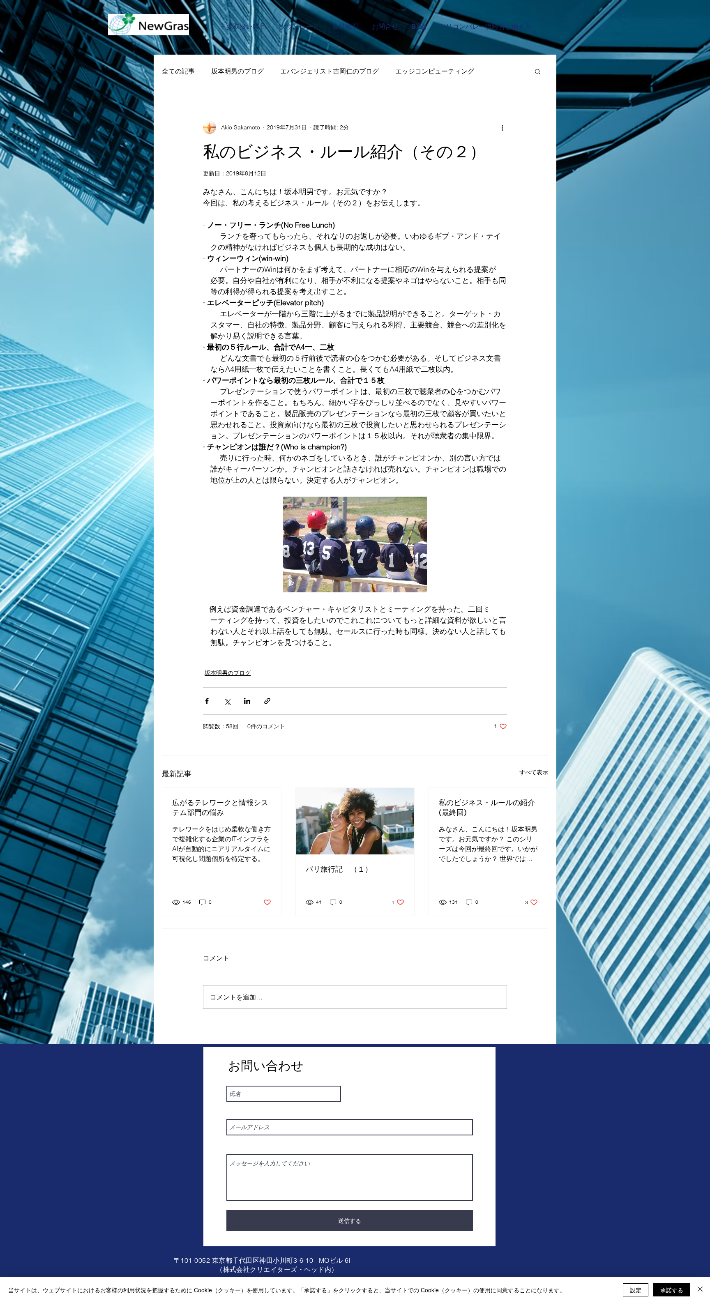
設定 (635, 1290)
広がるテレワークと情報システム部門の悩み (220, 807)
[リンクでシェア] (267, 701)
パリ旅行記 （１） (339, 869)
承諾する (671, 1290)
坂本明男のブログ (237, 71)
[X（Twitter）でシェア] (227, 701)
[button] (538, 71)
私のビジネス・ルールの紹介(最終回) (487, 807)
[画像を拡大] (355, 544)
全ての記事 (178, 71)
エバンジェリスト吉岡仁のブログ (329, 71)
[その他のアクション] (502, 127)
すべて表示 (533, 772)
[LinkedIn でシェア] (247, 701)
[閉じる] (700, 1289)
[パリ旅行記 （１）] (355, 821)
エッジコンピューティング (434, 71)
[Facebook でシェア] (207, 701)
